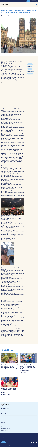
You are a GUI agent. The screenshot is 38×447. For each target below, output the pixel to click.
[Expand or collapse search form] (33, 4)
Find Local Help (4, 413)
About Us (3, 417)
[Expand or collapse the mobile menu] (36, 4)
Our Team (3, 422)
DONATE (3, 442)
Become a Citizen (5, 408)
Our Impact (3, 426)
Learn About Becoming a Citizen (6, 410)
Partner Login (3, 435)
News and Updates (4, 430)
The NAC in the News (30, 73)
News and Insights (30, 66)
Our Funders (3, 420)
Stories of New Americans (31, 71)
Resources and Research (5, 428)
